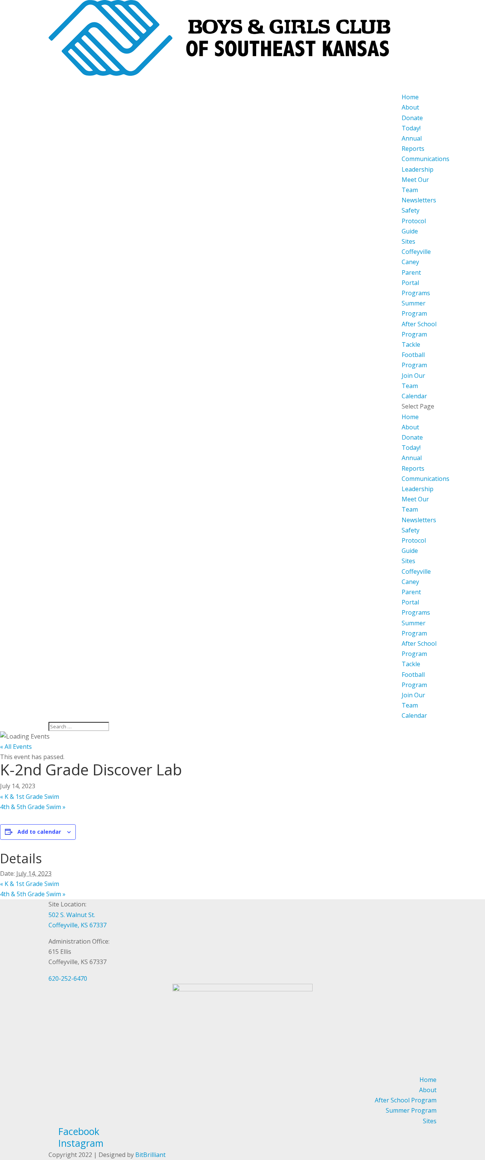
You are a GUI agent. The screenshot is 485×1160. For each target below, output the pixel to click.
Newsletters (419, 200)
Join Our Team (413, 380)
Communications (425, 159)
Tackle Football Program (414, 354)
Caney (410, 262)
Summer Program (411, 1110)
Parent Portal (411, 277)
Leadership (417, 169)
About (410, 427)
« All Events (16, 746)
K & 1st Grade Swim (29, 796)
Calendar (414, 715)
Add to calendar (39, 831)
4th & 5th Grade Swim (33, 807)
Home (410, 417)
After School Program (405, 1100)
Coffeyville (416, 251)
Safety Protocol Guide (414, 220)
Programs (416, 612)
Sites (408, 241)
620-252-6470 (67, 978)
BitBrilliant (150, 1155)
